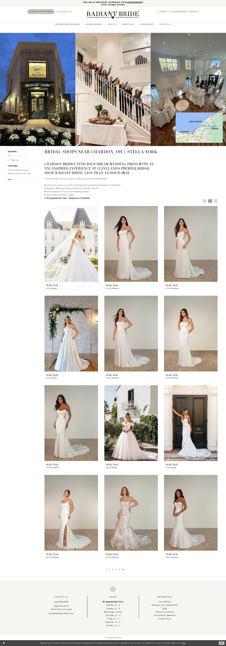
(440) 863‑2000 (61, 602)
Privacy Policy (164, 619)
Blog (164, 609)
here (184, 643)
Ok (221, 643)
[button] (178, 11)
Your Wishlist (165, 602)
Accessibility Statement (165, 615)
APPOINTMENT (134, 2)
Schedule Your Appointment (164, 605)
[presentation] (71, 244)
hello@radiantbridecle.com (61, 613)
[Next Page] (123, 569)
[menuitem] (41, 11)
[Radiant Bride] (113, 14)
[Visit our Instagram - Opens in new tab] (113, 589)
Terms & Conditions (165, 612)
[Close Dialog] (4, 643)
